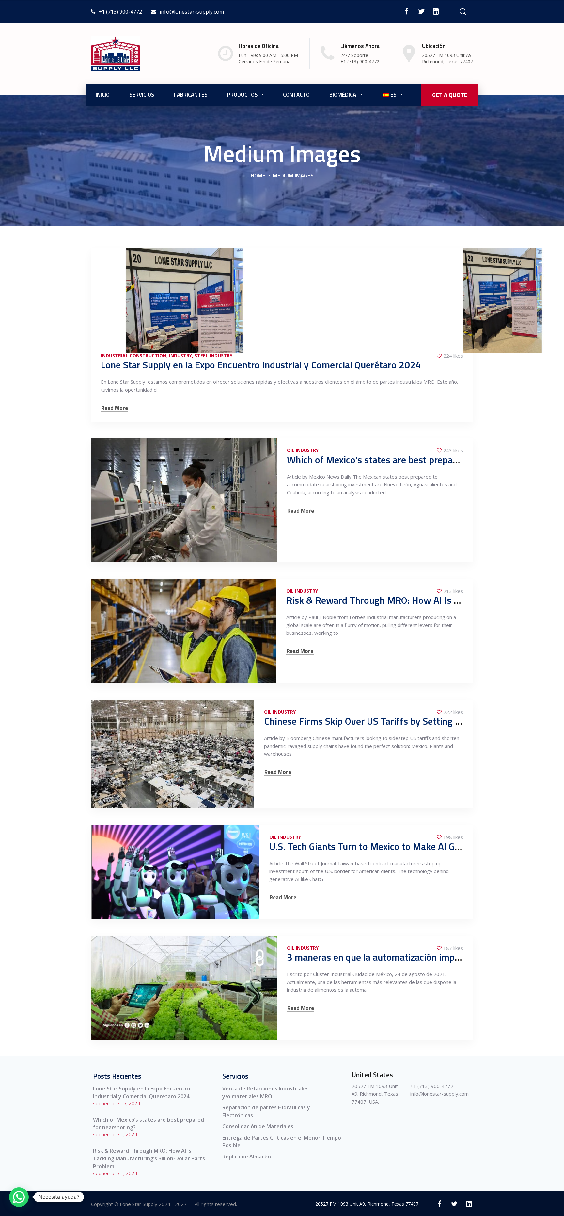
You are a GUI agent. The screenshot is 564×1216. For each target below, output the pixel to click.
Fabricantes (191, 95)
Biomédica (342, 95)
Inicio (103, 95)
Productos (242, 95)
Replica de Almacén (246, 1156)
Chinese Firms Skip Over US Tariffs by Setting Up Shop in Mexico (397, 721)
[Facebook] (406, 11)
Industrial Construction (133, 355)
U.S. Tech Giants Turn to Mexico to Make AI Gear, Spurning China (402, 846)
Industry (180, 355)
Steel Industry (213, 355)
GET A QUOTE (449, 95)
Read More (114, 408)
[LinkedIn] (436, 11)
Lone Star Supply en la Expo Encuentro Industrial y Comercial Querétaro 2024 (261, 364)
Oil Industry (303, 450)
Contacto (296, 95)
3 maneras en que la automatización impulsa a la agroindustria (416, 957)
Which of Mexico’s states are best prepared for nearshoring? (412, 459)
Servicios (141, 95)
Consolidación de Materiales (257, 1126)
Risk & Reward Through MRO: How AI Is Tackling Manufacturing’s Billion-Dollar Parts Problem (149, 1158)
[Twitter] (421, 11)
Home (258, 175)
